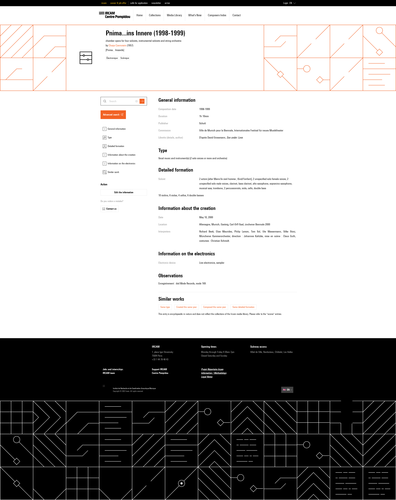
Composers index (217, 15)
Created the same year (186, 307)
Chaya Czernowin (117, 45)
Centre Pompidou (160, 373)
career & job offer (118, 3)
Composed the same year (214, 307)
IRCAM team (109, 373)
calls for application (139, 3)
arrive (167, 3)
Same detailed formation (243, 307)
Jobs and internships (113, 369)
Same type (165, 307)
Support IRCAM (159, 369)
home (139, 15)
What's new (195, 15)
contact (236, 15)
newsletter (156, 3)
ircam (104, 3)
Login (285, 3)
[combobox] (124, 101)
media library (174, 15)
